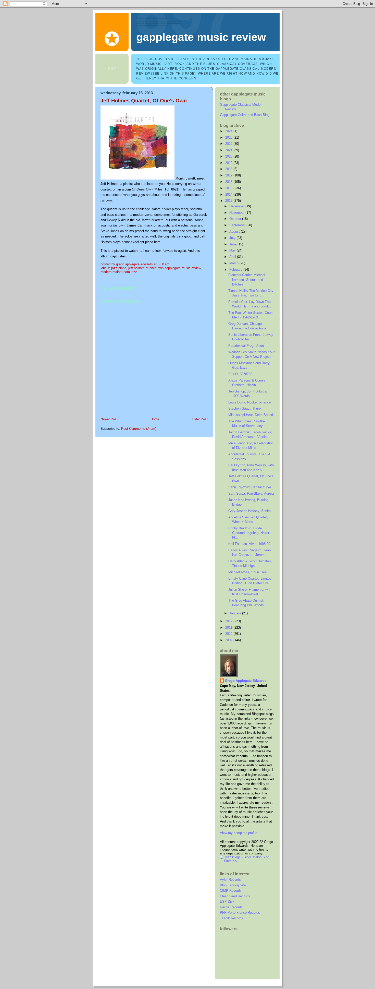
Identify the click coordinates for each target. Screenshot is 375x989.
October (235, 219)
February (236, 269)
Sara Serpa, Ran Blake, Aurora (251, 493)
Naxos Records (231, 907)
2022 (229, 144)
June (233, 244)
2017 (229, 175)
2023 (229, 137)
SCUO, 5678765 (240, 374)
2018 (229, 169)
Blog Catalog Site (233, 885)
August (235, 231)
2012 (229, 621)
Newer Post (109, 419)
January (235, 613)
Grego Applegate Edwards (245, 681)
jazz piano (118, 268)
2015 (229, 188)
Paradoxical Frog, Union (246, 346)
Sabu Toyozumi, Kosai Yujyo (249, 487)
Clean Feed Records (235, 896)
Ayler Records (230, 879)
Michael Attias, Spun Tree (247, 572)
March (234, 263)
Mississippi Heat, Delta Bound (250, 415)
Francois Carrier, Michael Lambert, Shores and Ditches (246, 279)
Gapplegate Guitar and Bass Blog (244, 115)
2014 (229, 194)
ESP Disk (227, 901)
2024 (229, 131)
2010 (229, 634)
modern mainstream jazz (119, 272)
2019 (229, 163)
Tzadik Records (231, 918)
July (232, 238)
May (233, 250)
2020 (229, 156)
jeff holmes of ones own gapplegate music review (164, 268)
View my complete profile (238, 833)
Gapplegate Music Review (201, 37)
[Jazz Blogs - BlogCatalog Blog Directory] (247, 861)
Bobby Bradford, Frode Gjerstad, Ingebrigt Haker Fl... (248, 533)
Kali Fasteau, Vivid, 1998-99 (249, 544)
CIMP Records (231, 890)
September (237, 225)
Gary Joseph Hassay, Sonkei (249, 511)
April (233, 257)
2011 (229, 627)
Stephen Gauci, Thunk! (245, 408)
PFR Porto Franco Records (240, 912)
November (237, 213)
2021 (229, 150)
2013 (229, 200)
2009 (229, 640)
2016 (229, 182)
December (237, 206)
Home (155, 419)
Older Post (200, 419)
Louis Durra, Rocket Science (249, 402)
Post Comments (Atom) (138, 429)
